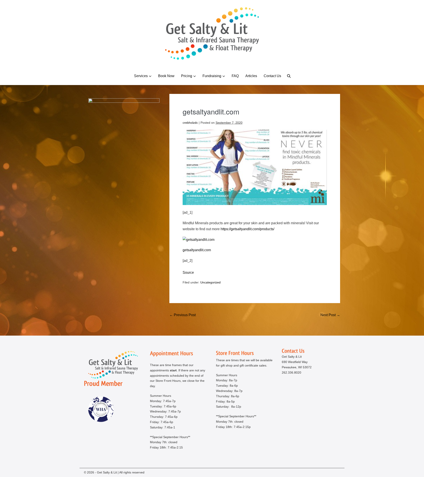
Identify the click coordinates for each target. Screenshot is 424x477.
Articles (251, 76)
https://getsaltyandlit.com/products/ (247, 229)
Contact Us (272, 76)
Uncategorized (210, 282)
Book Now (166, 76)
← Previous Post (182, 315)
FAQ (235, 76)
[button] (289, 76)
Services (141, 76)
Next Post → (330, 315)
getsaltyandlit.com (197, 250)
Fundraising (212, 76)
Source (188, 272)
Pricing (186, 76)
